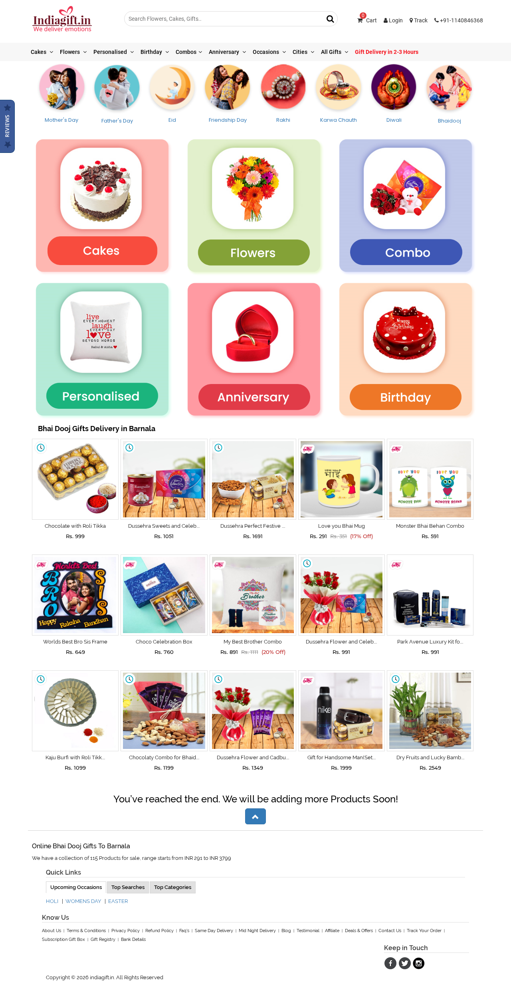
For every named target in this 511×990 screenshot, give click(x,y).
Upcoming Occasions (76, 887)
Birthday (152, 52)
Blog (286, 930)
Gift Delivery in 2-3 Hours (386, 52)
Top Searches (128, 887)
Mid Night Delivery (257, 930)
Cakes (39, 52)
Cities (301, 52)
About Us (51, 930)
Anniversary (224, 52)
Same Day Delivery (214, 930)
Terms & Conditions (86, 930)
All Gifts (332, 52)
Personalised (110, 52)
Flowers (70, 52)
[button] (255, 816)
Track (420, 20)
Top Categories (172, 887)
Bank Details (133, 939)
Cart (369, 20)
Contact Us (389, 930)
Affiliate (332, 930)
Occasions (266, 52)
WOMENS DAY (83, 901)
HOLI (52, 901)
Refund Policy (159, 930)
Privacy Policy (125, 930)
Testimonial (308, 930)
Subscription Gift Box (63, 939)
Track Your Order (424, 930)
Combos (186, 52)
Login (395, 20)
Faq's (184, 930)
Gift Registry (103, 939)
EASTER (118, 901)
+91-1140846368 (461, 20)
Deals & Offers (359, 930)
